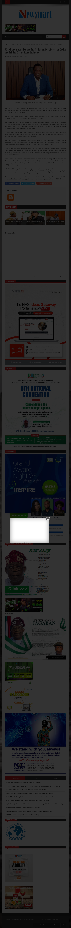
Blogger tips (27, 542)
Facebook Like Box (35, 542)
